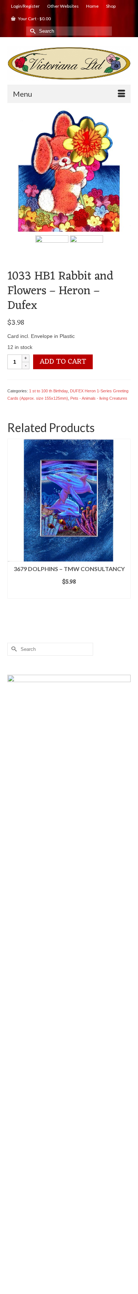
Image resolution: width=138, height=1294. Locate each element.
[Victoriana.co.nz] (69, 63)
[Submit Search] (31, 31)
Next (124, 520)
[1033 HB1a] (51, 251)
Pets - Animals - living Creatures (98, 398)
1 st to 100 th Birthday (48, 391)
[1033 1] (69, 169)
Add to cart (63, 361)
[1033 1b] (86, 251)
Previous (13, 520)
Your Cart (34, 18)
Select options (69, 593)
